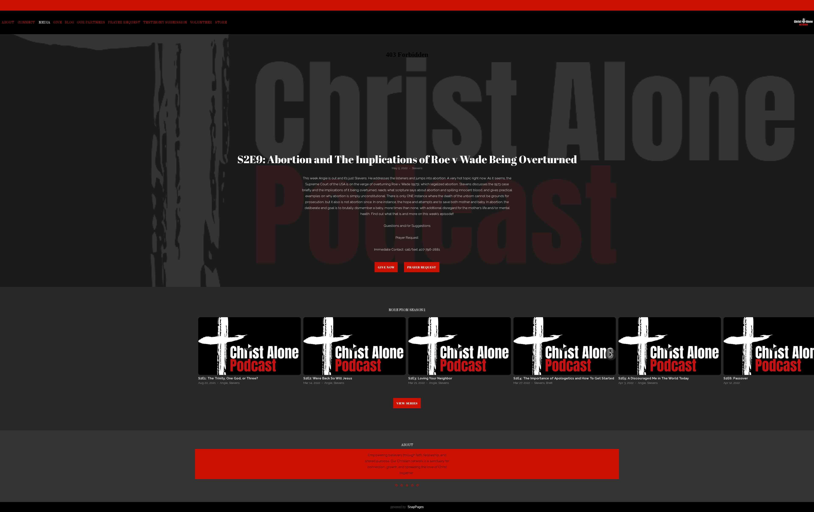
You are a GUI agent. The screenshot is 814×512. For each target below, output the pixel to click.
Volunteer (201, 22)
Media (44, 22)
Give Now (386, 267)
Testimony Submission (165, 22)
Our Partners (91, 22)
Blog (69, 22)
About (8, 22)
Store (221, 22)
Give (57, 22)
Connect (27, 22)
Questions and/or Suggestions (407, 226)
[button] (611, 354)
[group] (249, 352)
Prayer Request (124, 22)
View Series (407, 403)
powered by (407, 507)
